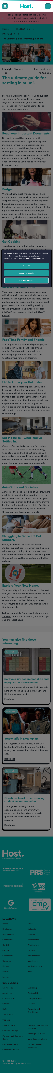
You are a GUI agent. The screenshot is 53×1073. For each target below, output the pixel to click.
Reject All (26, 266)
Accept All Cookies (26, 273)
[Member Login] (5, 6)
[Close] (48, 253)
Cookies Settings (26, 280)
